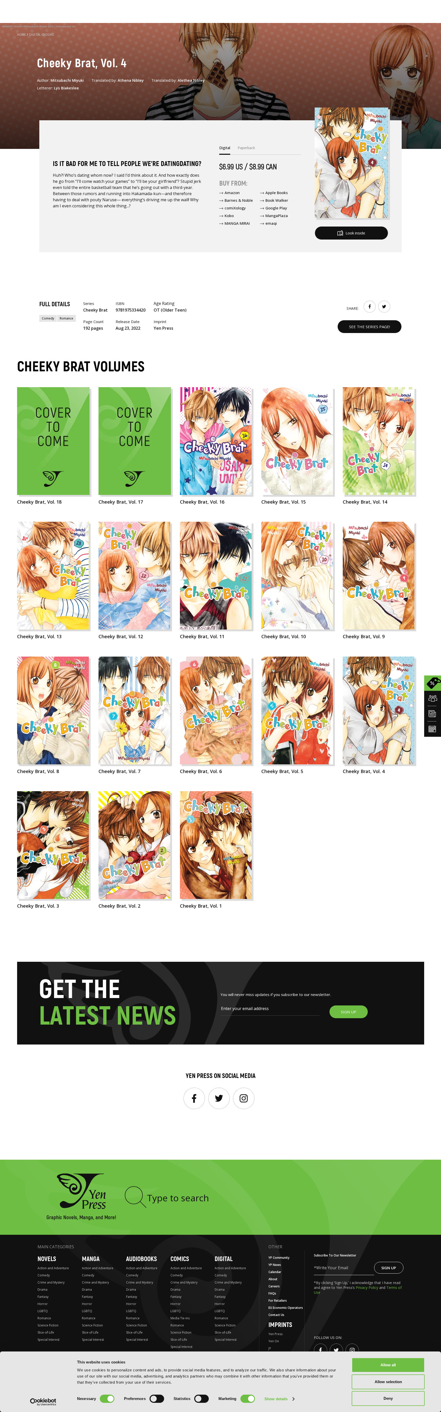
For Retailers (277, 1300)
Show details (276, 1399)
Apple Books (276, 192)
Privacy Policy (367, 1287)
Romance (66, 318)
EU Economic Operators (285, 1308)
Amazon (232, 192)
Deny (388, 1398)
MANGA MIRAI (237, 223)
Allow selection (388, 1382)
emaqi (271, 223)
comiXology (235, 207)
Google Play (276, 207)
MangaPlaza (276, 215)
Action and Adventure (53, 1268)
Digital (223, 1259)
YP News (274, 1265)
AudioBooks (141, 1259)
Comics (179, 1259)
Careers (274, 1286)
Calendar (274, 1272)
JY (269, 1348)
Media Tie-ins (180, 1318)
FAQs (272, 1293)
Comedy (48, 318)
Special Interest (48, 1339)
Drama (42, 1289)
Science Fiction (48, 1325)
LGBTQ (43, 1311)
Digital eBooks (41, 34)
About (272, 1279)
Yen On (273, 1341)
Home (21, 34)
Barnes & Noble (239, 200)
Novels (47, 1259)
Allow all (388, 1365)
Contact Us (276, 1315)
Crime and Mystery (51, 1282)
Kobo (229, 215)
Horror (43, 1304)
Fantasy (43, 1297)
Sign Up (388, 1267)
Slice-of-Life (46, 1332)
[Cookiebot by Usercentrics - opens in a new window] (43, 1402)
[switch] (157, 1399)
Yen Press (275, 1334)
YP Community (278, 1257)
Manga (91, 1259)
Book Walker (276, 200)
